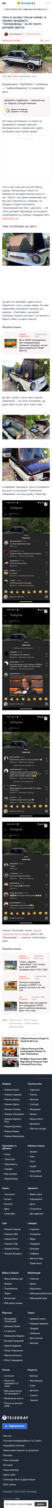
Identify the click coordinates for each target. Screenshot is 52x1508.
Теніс (32, 1161)
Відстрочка (35, 1288)
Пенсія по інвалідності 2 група (11, 1383)
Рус (48, 3)
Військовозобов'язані (41, 1293)
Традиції (34, 1328)
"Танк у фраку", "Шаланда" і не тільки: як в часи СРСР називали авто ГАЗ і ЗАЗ (33, 966)
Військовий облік (38, 1298)
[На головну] (26, 3)
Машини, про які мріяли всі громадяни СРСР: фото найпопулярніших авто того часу (33, 1007)
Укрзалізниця (11, 1179)
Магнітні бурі (36, 1258)
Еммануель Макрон (14, 1336)
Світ (4, 1223)
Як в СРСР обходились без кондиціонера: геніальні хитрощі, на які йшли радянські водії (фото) (33, 345)
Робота (33, 1094)
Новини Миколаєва (14, 1136)
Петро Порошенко (13, 1350)
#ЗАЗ (26, 1020)
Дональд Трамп (12, 1326)
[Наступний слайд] (49, 9)
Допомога (35, 1124)
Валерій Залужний (13, 1341)
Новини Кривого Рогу (12, 1120)
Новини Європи (12, 1229)
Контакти (7, 1465)
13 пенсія (9, 1376)
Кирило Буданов (12, 1346)
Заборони (35, 1333)
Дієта (32, 1204)
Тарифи (8, 1169)
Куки (29, 1504)
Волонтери (10, 1298)
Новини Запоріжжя (14, 1114)
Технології (9, 1194)
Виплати (34, 1099)
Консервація (36, 1381)
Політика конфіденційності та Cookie (22, 1441)
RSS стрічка (9, 1484)
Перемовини (10, 1288)
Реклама (7, 1455)
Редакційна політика (13, 1445)
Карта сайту (9, 1475)
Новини (6, 1084)
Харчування (36, 1199)
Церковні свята (38, 1319)
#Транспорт (15, 1020)
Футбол (33, 1152)
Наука (5, 1188)
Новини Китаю (11, 1248)
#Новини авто (16, 1027)
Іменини (34, 1343)
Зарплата (35, 1090)
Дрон (7, 1209)
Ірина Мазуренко (15, 34)
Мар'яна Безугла (12, 1355)
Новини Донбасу (12, 1126)
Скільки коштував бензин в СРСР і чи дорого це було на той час (32, 986)
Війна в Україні (10, 1273)
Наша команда (11, 1470)
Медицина (35, 1109)
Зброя (7, 1293)
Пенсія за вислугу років (13, 1404)
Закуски (34, 1400)
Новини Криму (11, 1131)
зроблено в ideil (11, 1499)
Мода (32, 1239)
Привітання (36, 1263)
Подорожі (35, 1244)
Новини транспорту (24, 335)
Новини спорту (36, 1146)
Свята (31, 1313)
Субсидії (34, 1104)
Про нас (7, 1436)
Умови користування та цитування (21, 1450)
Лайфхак (34, 1253)
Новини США (11, 1234)
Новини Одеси (11, 1104)
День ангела (36, 1338)
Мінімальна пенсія (13, 1398)
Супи (32, 1385)
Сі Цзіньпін (10, 1331)
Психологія (35, 1209)
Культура (34, 1248)
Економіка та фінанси (9, 1147)
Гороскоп (34, 1229)
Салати (33, 1395)
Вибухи (8, 1284)
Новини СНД (11, 1244)
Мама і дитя (36, 1194)
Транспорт (9, 1159)
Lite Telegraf (23, 998)
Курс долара (10, 1174)
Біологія (8, 1204)
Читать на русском (11, 40)
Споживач (35, 1234)
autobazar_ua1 (10, 218)
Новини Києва (11, 1090)
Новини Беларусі (13, 1253)
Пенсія (6, 1370)
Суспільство (35, 1084)
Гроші (7, 1154)
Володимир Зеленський (10, 1320)
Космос (8, 1199)
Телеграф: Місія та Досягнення (19, 1479)
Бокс (32, 1156)
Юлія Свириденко (13, 1360)
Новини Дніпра (12, 1099)
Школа (33, 1114)
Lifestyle (32, 1223)
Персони (7, 1313)
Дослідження (36, 1214)
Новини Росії (11, 1239)
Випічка (34, 1376)
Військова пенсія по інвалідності (13, 1392)
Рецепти (32, 1370)
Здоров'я (33, 1188)
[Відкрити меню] (4, 3)
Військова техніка (13, 1303)
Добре (40, 1504)
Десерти (34, 1390)
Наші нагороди (11, 1460)
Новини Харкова (12, 1094)
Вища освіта (36, 1119)
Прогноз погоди (38, 1128)
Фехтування (36, 1176)
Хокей (33, 1166)
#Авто (33, 1020)
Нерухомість (10, 1164)
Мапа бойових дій (13, 1279)
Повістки (34, 1279)
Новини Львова (12, 1109)
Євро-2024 (35, 1171)
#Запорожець (16, 1023)
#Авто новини (31, 1023)
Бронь (33, 1284)
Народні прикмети (39, 1323)
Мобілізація (34, 1273)
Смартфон (9, 1214)
